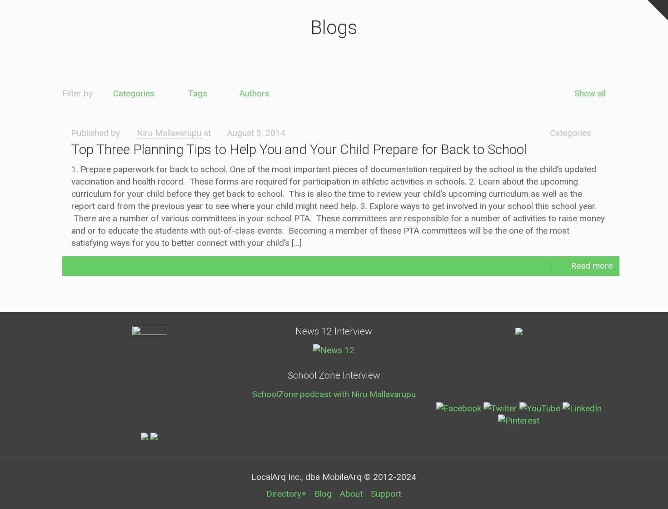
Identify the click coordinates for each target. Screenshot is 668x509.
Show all (590, 93)
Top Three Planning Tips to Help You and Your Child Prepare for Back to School (299, 149)
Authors (254, 93)
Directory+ (286, 494)
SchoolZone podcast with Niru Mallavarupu (334, 394)
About (351, 494)
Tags (197, 93)
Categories (134, 93)
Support (386, 494)
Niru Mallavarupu (169, 133)
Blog (323, 494)
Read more (592, 265)
